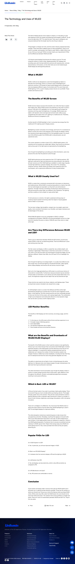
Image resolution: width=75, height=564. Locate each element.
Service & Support (54, 543)
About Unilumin (52, 535)
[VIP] (67, 3)
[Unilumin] (10, 3)
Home (6, 10)
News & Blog (13, 10)
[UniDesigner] (64, 3)
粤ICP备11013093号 (26, 558)
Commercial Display (31, 537)
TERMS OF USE (37, 558)
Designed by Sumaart (48, 558)
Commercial (7, 537)
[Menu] (69, 3)
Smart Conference (31, 539)
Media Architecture (31, 546)
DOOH (6, 539)
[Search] (61, 3)
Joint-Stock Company (54, 537)
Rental (6, 542)
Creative (7, 544)
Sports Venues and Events (33, 542)
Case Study (52, 545)
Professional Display (31, 535)
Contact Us (51, 539)
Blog (19, 10)
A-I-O (6, 546)
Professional (7, 535)
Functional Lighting (31, 548)
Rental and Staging (31, 544)
